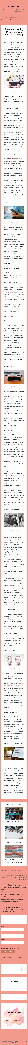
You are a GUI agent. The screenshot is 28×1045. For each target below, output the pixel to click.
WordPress (24, 1041)
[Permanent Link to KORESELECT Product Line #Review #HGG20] (14, 813)
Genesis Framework (14, 1041)
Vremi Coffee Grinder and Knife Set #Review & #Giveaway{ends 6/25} (14, 861)
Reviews (9, 36)
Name (3, 926)
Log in (14, 1042)
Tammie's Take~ (14, 6)
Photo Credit (14, 91)
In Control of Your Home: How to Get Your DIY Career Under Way (14, 841)
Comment (4, 914)
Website (3, 939)
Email (3, 933)
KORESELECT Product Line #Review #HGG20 (14, 823)
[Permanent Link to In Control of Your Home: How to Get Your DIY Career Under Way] (14, 832)
